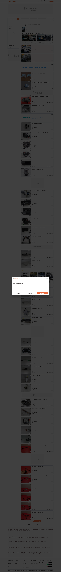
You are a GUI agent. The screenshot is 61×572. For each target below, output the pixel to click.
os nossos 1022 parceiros (19, 284)
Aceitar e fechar (42, 293)
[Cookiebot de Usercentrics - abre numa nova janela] (44, 278)
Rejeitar (18, 293)
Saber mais (30, 293)
